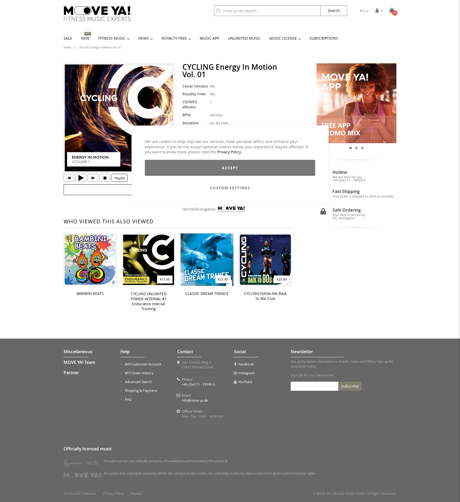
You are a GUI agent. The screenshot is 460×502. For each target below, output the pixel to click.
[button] (364, 10)
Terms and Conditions (80, 494)
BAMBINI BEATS (90, 293)
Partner (71, 373)
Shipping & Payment (141, 390)
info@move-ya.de (195, 400)
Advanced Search (138, 381)
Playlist (119, 178)
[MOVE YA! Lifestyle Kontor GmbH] (97, 13)
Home (67, 47)
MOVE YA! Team (79, 362)
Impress (137, 494)
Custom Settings (230, 187)
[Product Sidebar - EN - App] (357, 103)
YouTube (245, 381)
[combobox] (267, 10)
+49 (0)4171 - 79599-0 (348, 180)
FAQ (128, 399)
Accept (230, 167)
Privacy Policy (229, 151)
